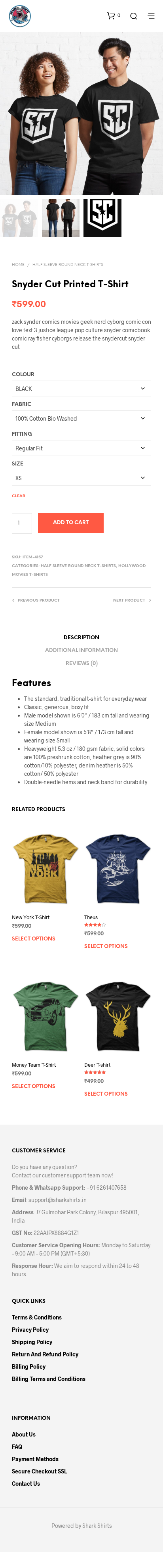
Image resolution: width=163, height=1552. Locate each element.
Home (18, 265)
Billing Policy (28, 1366)
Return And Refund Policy (45, 1354)
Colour (23, 374)
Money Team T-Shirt (34, 1065)
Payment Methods (35, 1459)
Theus (91, 917)
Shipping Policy (32, 1342)
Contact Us (26, 1483)
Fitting (22, 434)
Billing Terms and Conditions (48, 1378)
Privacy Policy (30, 1329)
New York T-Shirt (30, 917)
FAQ (17, 1446)
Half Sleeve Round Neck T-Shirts (67, 265)
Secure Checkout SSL (39, 1471)
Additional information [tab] (81, 650)
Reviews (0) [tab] (82, 663)
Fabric (21, 404)
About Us (24, 1434)
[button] (113, 15)
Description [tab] (81, 637)
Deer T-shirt (97, 1065)
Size (17, 464)
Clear (18, 496)
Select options (33, 939)
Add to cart (71, 522)
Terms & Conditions (37, 1317)
